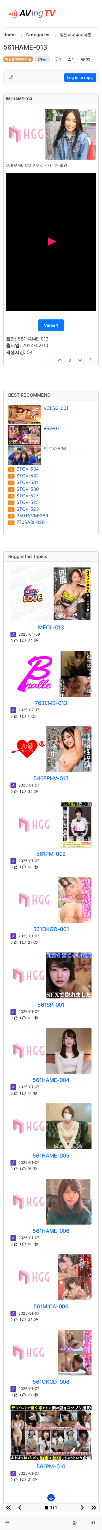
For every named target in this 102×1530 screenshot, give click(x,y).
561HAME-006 (51, 1230)
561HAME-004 (51, 1080)
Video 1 (51, 325)
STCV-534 (25, 469)
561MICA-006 (50, 1306)
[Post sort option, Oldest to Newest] (11, 77)
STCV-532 (25, 476)
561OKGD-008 (51, 1381)
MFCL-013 (51, 627)
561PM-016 (51, 1466)
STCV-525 (24, 502)
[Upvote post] (60, 360)
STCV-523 (25, 509)
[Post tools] (91, 360)
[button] (7, 1523)
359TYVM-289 (29, 515)
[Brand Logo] (35, 14)
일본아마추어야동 (19, 59)
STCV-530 (24, 489)
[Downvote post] (80, 360)
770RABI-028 (27, 522)
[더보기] (51, 1499)
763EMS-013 (51, 703)
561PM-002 (51, 853)
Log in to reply (80, 77)
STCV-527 (25, 495)
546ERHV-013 (50, 778)
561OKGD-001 (51, 929)
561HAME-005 (51, 1155)
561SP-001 (50, 1004)
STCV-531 (24, 482)
